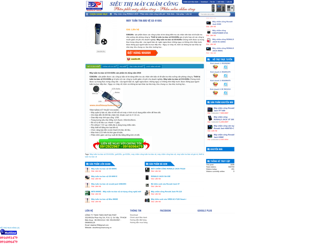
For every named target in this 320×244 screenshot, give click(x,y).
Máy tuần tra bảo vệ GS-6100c (102, 154)
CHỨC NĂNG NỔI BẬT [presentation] (153, 66)
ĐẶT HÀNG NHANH (139, 53)
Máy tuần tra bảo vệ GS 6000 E (104, 176)
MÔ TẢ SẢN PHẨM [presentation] (93, 66)
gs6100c (118, 154)
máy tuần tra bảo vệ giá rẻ (187, 154)
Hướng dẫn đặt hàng (138, 220)
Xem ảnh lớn (101, 51)
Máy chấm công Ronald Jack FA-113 (166, 192)
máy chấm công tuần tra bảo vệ (143, 154)
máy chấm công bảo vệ (166, 154)
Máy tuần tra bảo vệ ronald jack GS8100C (108, 184)
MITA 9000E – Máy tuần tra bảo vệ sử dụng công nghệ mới (116, 192)
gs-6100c (126, 154)
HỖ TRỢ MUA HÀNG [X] (9, 228)
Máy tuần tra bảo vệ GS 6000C (104, 169)
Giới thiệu (221, 2)
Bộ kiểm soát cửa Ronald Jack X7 (165, 184)
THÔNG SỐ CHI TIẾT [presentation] (109, 66)
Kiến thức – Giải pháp (175, 14)
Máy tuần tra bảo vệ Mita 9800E (104, 199)
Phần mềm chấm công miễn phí (152, 14)
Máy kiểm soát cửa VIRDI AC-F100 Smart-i (168, 199)
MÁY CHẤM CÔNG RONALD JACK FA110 (168, 169)
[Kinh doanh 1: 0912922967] (215, 67)
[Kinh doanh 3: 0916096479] (215, 84)
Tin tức (212, 2)
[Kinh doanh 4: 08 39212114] (215, 93)
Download (204, 2)
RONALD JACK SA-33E (160, 176)
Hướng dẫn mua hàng (139, 222)
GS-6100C (114, 110)
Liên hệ (229, 2)
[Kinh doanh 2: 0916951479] (215, 76)
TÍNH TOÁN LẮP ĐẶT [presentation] (136, 66)
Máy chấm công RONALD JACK (126, 14)
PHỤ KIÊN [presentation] (123, 66)
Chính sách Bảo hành (190, 2)
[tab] (93, 66)
